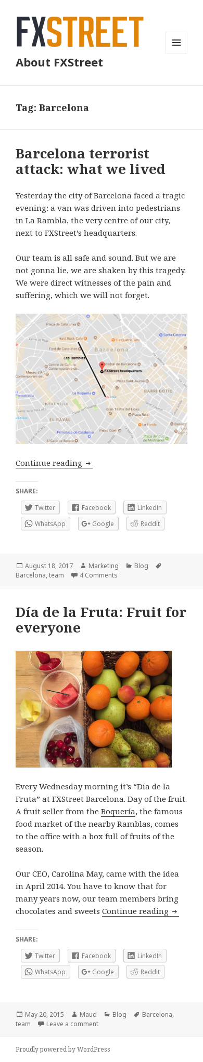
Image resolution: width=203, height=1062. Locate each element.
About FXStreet (59, 62)
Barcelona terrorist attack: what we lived (91, 161)
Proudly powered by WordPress (63, 1049)
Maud (88, 1014)
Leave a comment (72, 1023)
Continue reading (54, 463)
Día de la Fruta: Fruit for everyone (101, 619)
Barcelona (31, 575)
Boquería (118, 811)
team (56, 575)
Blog (141, 565)
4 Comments (99, 575)
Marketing (103, 565)
